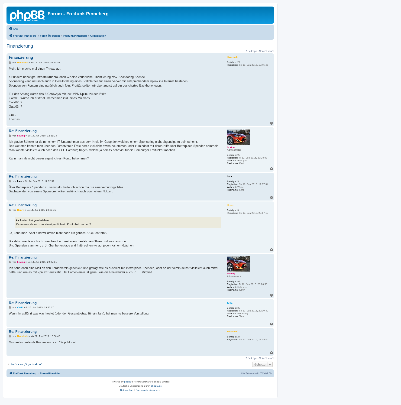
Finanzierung (19, 46)
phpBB (128, 381)
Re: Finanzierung (23, 131)
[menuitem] (13, 29)
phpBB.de (156, 386)
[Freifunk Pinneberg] (28, 15)
